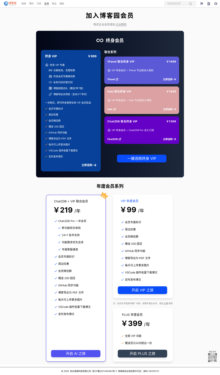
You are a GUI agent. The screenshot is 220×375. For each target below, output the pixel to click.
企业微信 (121, 24)
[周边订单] (208, 3)
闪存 (39, 3)
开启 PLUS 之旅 (142, 353)
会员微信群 (55, 120)
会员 (46, 3)
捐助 (62, 3)
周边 (54, 3)
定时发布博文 (56, 156)
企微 (166, 303)
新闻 (24, 3)
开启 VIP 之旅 (143, 290)
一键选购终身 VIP (141, 158)
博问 (31, 3)
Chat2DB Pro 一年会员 (72, 221)
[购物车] (201, 3)
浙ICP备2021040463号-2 (104, 371)
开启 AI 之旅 (76, 353)
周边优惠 (53, 114)
